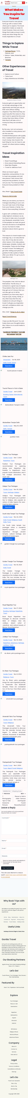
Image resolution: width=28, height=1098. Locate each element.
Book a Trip (14, 1086)
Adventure (14, 643)
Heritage (10, 492)
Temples (8, 60)
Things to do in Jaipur (17, 312)
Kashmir (14, 1023)
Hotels (11, 931)
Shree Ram (7, 360)
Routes (23, 975)
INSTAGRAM (11, 334)
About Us (21, 917)
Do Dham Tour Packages (11, 671)
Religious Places (14, 1032)
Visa (23, 931)
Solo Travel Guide (16, 191)
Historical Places (14, 1034)
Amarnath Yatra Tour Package (12, 716)
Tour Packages (14, 975)
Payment (13, 919)
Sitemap (14, 1072)
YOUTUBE (21, 332)
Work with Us (14, 1054)
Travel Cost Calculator (14, 1080)
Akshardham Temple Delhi (11, 422)
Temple (9, 429)
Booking (6, 394)
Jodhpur (6, 645)
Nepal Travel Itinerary (9, 316)
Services (14, 1052)
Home (5, 917)
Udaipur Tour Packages (10, 486)
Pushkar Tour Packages (10, 454)
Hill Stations (14, 1029)
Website (4, 856)
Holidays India (20, 922)
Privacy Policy (20, 919)
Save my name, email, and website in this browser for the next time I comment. (14, 862)
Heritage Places (10, 51)
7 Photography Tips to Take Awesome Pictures (6, 799)
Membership (15, 977)
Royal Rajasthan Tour (9, 605)
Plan (10, 977)
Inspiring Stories (17, 791)
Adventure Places (14, 1037)
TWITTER (18, 334)
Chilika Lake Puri (8, 356)
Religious (15, 520)
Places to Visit (14, 1004)
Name (4, 841)
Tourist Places (5, 975)
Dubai (11, 394)
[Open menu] (26, 3)
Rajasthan (6, 461)
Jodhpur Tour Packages (10, 637)
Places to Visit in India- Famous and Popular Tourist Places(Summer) (20, 799)
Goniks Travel (7, 392)
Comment (6, 818)
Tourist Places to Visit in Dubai (13, 388)
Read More (8, 366)
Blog (9, 917)
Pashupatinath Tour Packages (12, 762)
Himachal (14, 1020)
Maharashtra (14, 1015)
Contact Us (7, 919)
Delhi (4, 429)
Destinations (15, 917)
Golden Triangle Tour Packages (13, 561)
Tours (5, 397)
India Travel (7, 363)
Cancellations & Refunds (14, 1069)
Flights (16, 931)
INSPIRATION (6, 791)
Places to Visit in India (9, 196)
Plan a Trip (14, 1083)
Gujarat (14, 1018)
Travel (14, 6)
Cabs (19, 931)
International (18, 394)
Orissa (14, 363)
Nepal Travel (12, 768)
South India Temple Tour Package (14, 514)
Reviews (6, 922)
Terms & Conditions (14, 1066)
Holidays (6, 931)
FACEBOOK (7, 332)
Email (4, 848)
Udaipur (16, 492)
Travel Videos (12, 922)
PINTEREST (14, 332)
